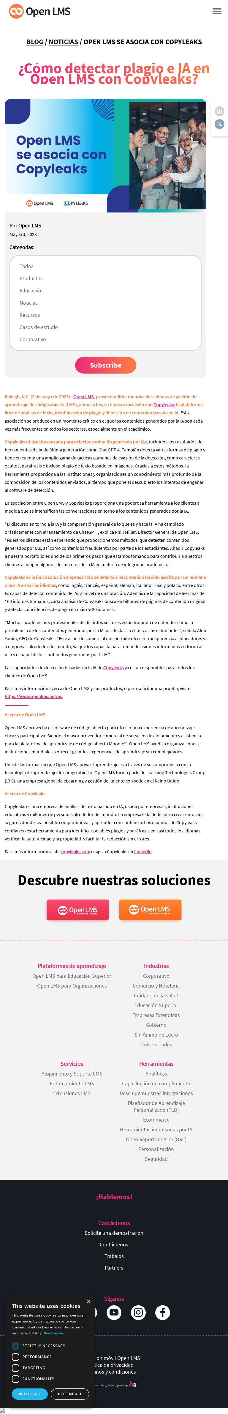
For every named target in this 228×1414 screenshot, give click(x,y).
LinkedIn (143, 851)
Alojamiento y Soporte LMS (72, 1073)
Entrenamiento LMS (72, 1083)
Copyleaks (113, 667)
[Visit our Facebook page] (162, 1312)
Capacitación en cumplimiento (156, 1083)
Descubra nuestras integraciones (156, 1093)
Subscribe (105, 365)
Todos (27, 266)
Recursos (30, 314)
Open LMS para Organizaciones (72, 985)
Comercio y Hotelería (156, 985)
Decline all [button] (70, 1393)
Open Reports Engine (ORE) (156, 1139)
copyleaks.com (75, 851)
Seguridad (156, 1158)
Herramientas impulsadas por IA (156, 1129)
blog (34, 41)
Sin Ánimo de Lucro (156, 1034)
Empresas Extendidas (156, 1015)
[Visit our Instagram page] (138, 1312)
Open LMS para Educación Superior (71, 975)
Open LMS (83, 396)
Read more (54, 1333)
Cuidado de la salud (156, 995)
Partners (114, 1267)
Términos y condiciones (109, 1371)
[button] (217, 11)
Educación (31, 290)
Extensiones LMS (72, 1093)
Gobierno (156, 1024)
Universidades (156, 1044)
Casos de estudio (39, 327)
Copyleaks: (164, 404)
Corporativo (33, 339)
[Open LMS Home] (39, 11)
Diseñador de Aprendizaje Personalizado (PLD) (156, 1106)
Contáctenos (114, 1244)
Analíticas (156, 1073)
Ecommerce (156, 1119)
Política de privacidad (110, 1364)
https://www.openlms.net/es (33, 696)
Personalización (156, 1149)
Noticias (63, 41)
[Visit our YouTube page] (114, 1312)
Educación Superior (156, 1005)
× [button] (88, 1301)
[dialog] (50, 1351)
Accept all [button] (30, 1393)
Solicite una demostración (114, 1232)
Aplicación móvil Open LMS (109, 1358)
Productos (31, 278)
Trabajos (114, 1256)
